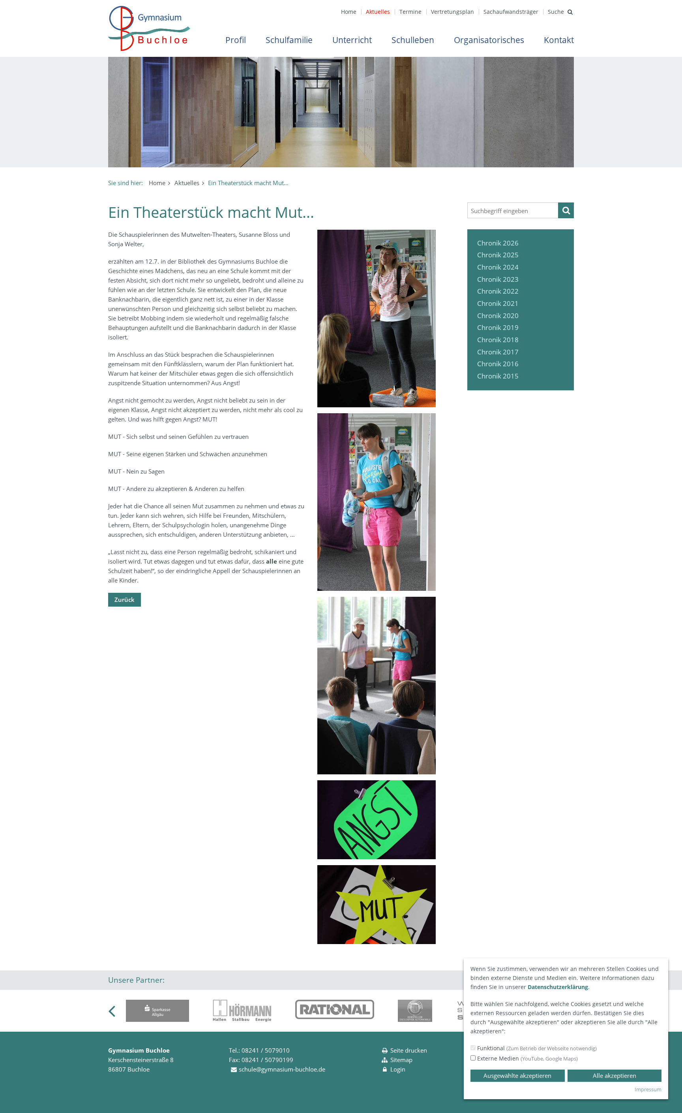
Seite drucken (408, 1050)
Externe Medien (527, 1058)
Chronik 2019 (498, 327)
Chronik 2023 (498, 279)
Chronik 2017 (498, 351)
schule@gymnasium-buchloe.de (282, 1069)
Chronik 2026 (498, 242)
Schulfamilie (289, 39)
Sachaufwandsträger (510, 11)
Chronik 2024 (498, 267)
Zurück (124, 599)
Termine (410, 11)
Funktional (536, 1048)
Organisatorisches (489, 39)
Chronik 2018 (498, 339)
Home (348, 11)
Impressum (648, 1089)
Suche (556, 11)
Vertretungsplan (452, 11)
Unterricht (352, 39)
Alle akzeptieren (614, 1075)
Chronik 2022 (498, 291)
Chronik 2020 (498, 315)
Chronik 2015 (498, 375)
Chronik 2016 (498, 363)
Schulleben (413, 39)
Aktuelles (378, 11)
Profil (235, 39)
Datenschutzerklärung (558, 987)
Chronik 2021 (498, 303)
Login (397, 1069)
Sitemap (401, 1060)
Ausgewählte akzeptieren (517, 1075)
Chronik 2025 (498, 254)
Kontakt (559, 39)
